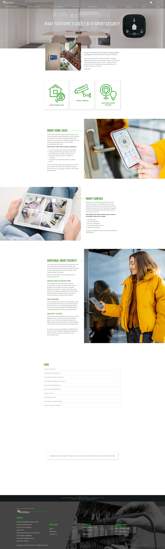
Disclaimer (131, 545)
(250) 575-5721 (87, 530)
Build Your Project (22, 541)
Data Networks (93, 6)
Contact (158, 6)
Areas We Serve (112, 6)
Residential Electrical (11, 6)
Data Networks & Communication (28, 533)
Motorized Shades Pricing (25, 538)
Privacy (138, 545)
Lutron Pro (76, 6)
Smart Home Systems (56, 6)
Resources (129, 6)
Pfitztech (19, 508)
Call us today (60, 168)
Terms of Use (121, 545)
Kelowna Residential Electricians (27, 522)
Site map (145, 545)
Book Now (158, 2)
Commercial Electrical (33, 6)
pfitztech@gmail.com (89, 527)
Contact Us (53, 534)
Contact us (89, 230)
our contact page (79, 456)
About (144, 6)
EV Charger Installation (24, 535)
